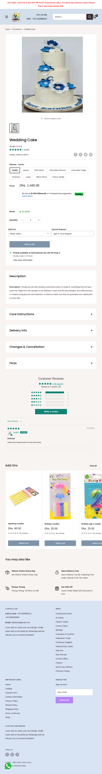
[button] (15, 149)
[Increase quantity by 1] (39, 220)
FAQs (7, 717)
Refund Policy (11, 705)
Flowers (59, 663)
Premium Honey (63, 671)
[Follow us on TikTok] (17, 754)
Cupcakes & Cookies (65, 634)
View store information (22, 260)
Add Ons (59, 650)
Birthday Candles (52, 524)
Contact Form (11, 693)
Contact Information (13, 697)
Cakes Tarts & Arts (18, 155)
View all (93, 466)
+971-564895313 (39, 19)
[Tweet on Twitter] (86, 154)
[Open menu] (6, 17)
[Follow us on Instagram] (12, 754)
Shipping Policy (12, 709)
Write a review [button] (51, 411)
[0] (94, 16)
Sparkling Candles (16, 524)
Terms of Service (12, 713)
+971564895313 (24, 613)
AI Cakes (60, 617)
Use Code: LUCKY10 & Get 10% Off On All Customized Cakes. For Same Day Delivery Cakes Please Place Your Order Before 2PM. (51, 4)
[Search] (89, 17)
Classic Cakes (62, 622)
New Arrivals (61, 654)
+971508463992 (12, 617)
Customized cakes (64, 613)
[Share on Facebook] (75, 154)
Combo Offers (62, 659)
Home (7, 29)
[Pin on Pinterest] (80, 154)
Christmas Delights (64, 642)
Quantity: (13, 220)
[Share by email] (91, 154)
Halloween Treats (63, 638)
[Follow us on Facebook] (7, 754)
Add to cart (29, 244)
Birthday (59, 630)
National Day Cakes (64, 646)
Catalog (8, 688)
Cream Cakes (62, 626)
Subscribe (64, 700)
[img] (13, 428)
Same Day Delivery (64, 667)
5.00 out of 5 (58, 384)
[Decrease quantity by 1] (22, 220)
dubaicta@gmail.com (21, 622)
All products (17, 29)
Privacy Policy (11, 701)
